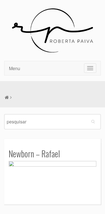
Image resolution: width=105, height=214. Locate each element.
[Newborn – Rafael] (52, 178)
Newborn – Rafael (34, 153)
